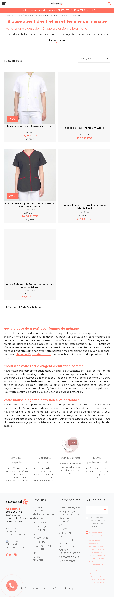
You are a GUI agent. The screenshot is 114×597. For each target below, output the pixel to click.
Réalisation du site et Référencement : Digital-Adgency (39, 588)
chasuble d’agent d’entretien (33, 354)
